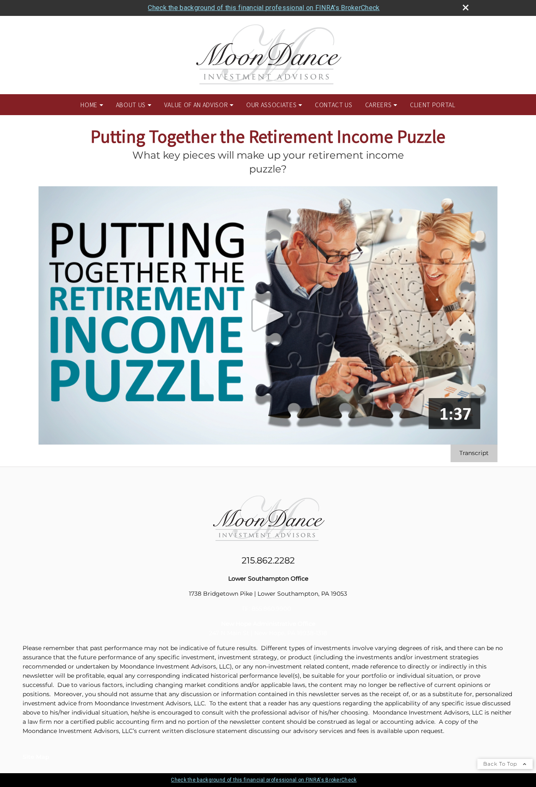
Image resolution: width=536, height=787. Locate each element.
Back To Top (501, 764)
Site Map (36, 757)
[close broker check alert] (465, 7)
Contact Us (334, 104)
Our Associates (271, 104)
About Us (131, 104)
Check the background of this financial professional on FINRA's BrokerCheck (263, 8)
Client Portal (433, 104)
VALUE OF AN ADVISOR (196, 104)
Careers (378, 104)
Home (89, 104)
